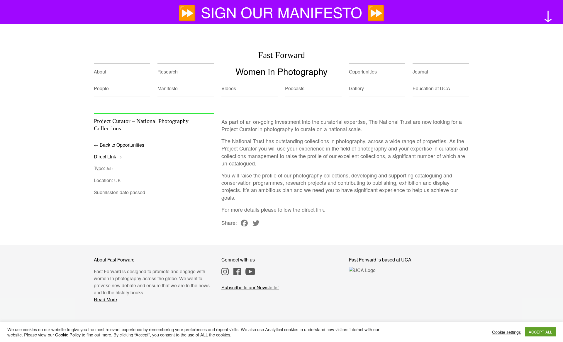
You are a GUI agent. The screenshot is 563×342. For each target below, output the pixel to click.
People (101, 88)
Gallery (356, 88)
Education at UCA (431, 88)
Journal (420, 71)
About (100, 71)
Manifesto (167, 88)
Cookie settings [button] (506, 332)
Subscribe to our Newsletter (250, 287)
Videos (228, 88)
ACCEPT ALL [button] (540, 332)
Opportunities (363, 71)
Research (167, 71)
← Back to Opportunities (119, 144)
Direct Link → (108, 156)
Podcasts (294, 88)
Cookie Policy (68, 334)
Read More (105, 299)
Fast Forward (281, 55)
